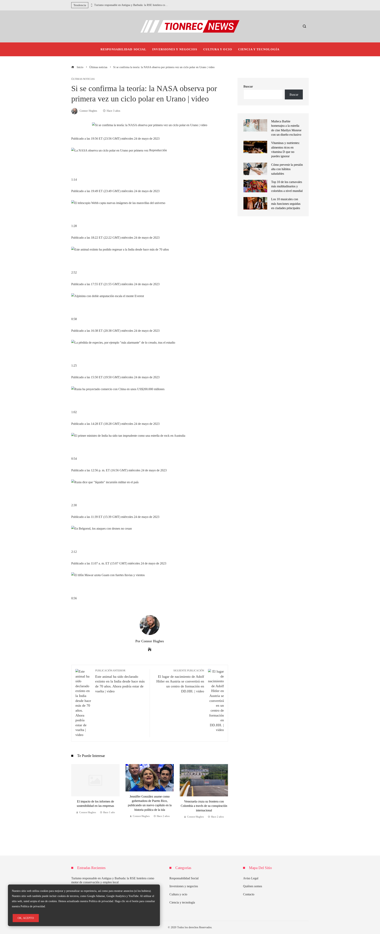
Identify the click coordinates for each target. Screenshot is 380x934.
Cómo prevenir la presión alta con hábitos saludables (287, 169)
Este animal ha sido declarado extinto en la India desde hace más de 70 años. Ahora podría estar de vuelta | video (120, 681)
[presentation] (91, 4)
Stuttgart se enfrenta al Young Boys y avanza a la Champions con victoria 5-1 (204, 801)
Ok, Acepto (26, 918)
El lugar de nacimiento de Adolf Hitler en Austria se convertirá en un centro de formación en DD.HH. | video (180, 681)
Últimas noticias (83, 79)
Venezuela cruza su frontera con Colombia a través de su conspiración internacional (149, 806)
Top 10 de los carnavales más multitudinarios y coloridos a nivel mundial (287, 186)
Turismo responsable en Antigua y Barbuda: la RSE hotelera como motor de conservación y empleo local (131, 5)
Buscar (248, 86)
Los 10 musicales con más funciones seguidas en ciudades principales (285, 203)
